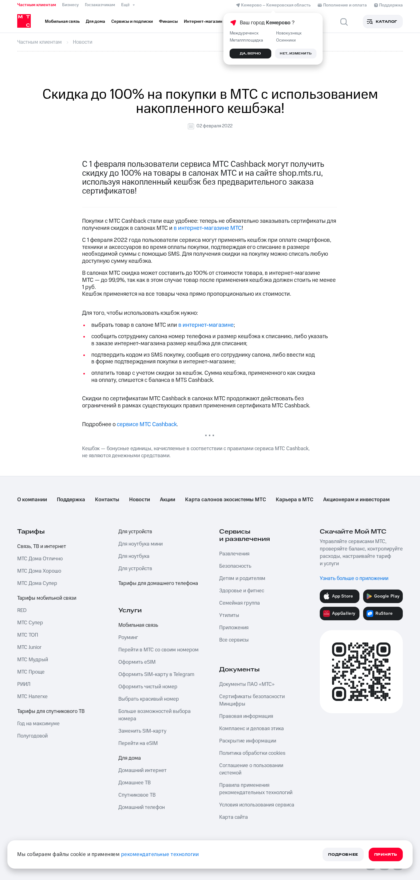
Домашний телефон (141, 807)
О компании (32, 499)
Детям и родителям (242, 578)
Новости (139, 499)
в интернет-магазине (206, 325)
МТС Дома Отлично (40, 558)
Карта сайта (233, 817)
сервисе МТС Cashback (147, 424)
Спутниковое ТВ (137, 795)
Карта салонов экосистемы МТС (225, 499)
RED (21, 610)
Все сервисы (234, 640)
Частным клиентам (36, 5)
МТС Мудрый (32, 659)
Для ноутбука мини (140, 544)
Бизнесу (70, 5)
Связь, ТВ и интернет (41, 546)
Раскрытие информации (247, 741)
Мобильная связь (138, 625)
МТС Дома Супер (37, 583)
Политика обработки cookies (252, 753)
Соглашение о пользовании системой (251, 769)
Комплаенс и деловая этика (251, 728)
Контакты (107, 499)
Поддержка (71, 499)
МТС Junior (29, 647)
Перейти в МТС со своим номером (158, 650)
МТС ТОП (27, 635)
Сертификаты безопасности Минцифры (252, 700)
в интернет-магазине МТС (208, 228)
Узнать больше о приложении (354, 578)
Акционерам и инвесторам (356, 499)
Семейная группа (239, 603)
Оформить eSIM (137, 662)
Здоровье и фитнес (241, 590)
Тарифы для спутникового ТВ (51, 711)
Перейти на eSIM (138, 743)
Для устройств (135, 531)
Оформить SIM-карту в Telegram (156, 674)
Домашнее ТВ (134, 782)
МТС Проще (31, 672)
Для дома (129, 758)
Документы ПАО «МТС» (247, 684)
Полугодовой (32, 736)
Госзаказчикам (100, 5)
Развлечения (234, 554)
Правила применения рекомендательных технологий (255, 789)
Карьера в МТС (294, 499)
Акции (167, 499)
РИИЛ (23, 684)
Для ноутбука (133, 556)
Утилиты (229, 615)
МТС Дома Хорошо (39, 571)
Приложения (233, 627)
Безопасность (235, 566)
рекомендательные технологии (160, 854)
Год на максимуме (38, 723)
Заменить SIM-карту (142, 731)
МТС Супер (30, 622)
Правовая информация (246, 716)
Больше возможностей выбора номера (154, 715)
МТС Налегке (32, 696)
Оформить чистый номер (147, 686)
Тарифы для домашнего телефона (158, 583)
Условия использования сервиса (256, 805)
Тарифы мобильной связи (46, 598)
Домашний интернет (142, 770)
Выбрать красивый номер (148, 699)
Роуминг (128, 637)
